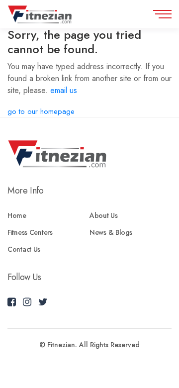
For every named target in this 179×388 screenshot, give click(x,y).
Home (16, 215)
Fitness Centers (30, 232)
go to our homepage (41, 111)
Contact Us (23, 249)
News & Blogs (111, 232)
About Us (104, 215)
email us (63, 90)
